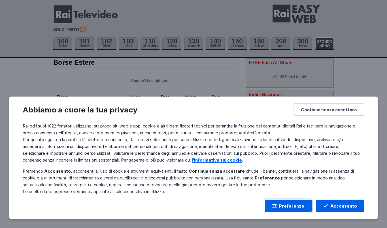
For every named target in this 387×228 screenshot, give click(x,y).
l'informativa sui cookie (217, 160)
